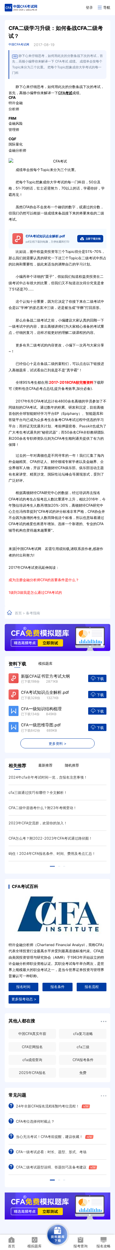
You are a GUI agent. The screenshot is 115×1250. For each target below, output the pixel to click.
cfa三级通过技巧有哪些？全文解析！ (38, 792)
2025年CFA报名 (32, 1072)
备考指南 (33, 613)
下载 (100, 678)
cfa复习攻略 (83, 1033)
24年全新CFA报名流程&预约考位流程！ (47, 1106)
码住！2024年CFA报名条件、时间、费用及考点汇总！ (52, 853)
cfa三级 (83, 1047)
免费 (82, 1072)
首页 (18, 613)
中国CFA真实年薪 (32, 1033)
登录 (89, 7)
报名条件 (57, 987)
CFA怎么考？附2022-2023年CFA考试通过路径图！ (50, 838)
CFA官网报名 (32, 1047)
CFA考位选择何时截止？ (35, 1121)
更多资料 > (57, 743)
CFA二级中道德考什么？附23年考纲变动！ (43, 808)
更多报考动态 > (24, 999)
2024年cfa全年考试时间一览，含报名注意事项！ (48, 777)
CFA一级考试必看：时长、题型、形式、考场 (51, 1152)
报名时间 (23, 987)
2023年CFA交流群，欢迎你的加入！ (38, 823)
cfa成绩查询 (32, 1060)
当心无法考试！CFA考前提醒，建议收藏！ (49, 1136)
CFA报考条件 (83, 1060)
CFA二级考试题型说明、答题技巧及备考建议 (51, 1167)
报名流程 (92, 987)
